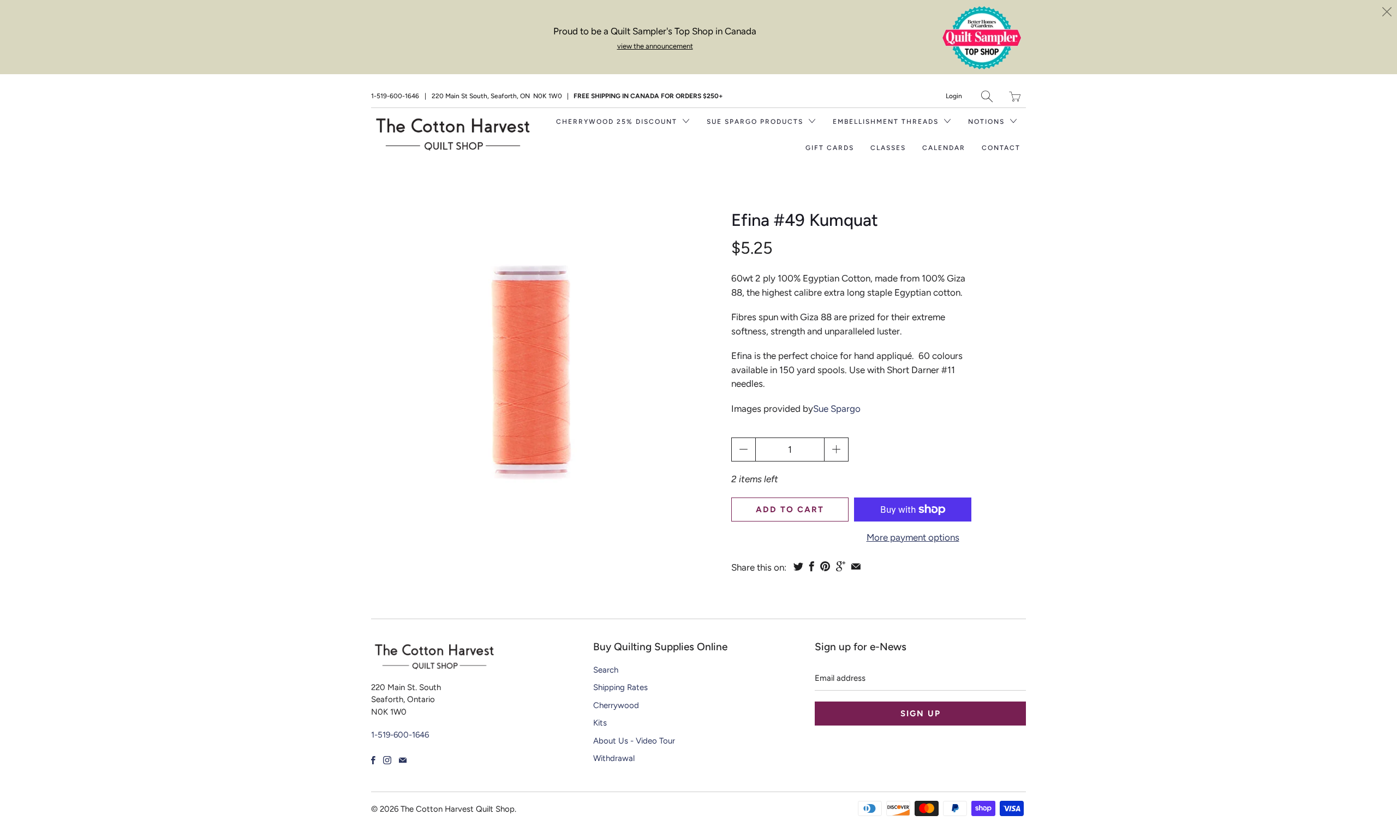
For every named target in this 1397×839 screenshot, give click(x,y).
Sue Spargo (837, 408)
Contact (1001, 148)
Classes (888, 148)
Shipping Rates (620, 687)
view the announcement (655, 46)
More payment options (913, 537)
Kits (600, 723)
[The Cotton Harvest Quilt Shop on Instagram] (387, 760)
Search (605, 670)
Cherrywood (616, 705)
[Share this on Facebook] (812, 566)
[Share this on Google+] (840, 566)
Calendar (943, 148)
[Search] (987, 96)
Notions (987, 121)
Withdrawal (614, 758)
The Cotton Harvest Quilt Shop (458, 809)
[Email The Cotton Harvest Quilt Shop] (403, 760)
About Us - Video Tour (634, 741)
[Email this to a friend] (856, 566)
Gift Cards (829, 148)
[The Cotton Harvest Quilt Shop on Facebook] (373, 760)
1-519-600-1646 (395, 96)
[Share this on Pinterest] (825, 566)
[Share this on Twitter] (798, 566)
